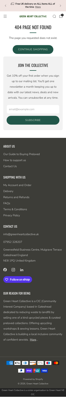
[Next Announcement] (60, 5)
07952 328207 (12, 242)
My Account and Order (17, 185)
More (38, 7)
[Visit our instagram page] (13, 270)
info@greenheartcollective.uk (21, 234)
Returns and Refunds (16, 197)
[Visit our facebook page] (5, 270)
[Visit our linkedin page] (22, 270)
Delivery (8, 191)
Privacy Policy (11, 215)
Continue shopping (33, 49)
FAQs (6, 203)
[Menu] (5, 16)
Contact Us (10, 166)
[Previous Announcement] (5, 5)
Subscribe (33, 120)
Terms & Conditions (15, 209)
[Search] (54, 16)
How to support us (14, 160)
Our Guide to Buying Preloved (21, 154)
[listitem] (33, 5)
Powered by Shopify (33, 379)
